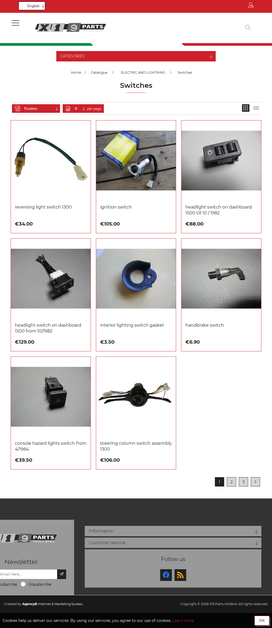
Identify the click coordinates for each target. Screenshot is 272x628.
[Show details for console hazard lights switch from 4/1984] (51, 396)
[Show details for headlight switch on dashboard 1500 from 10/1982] (51, 278)
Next (255, 481)
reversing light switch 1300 (43, 207)
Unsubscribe (39, 584)
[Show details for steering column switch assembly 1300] (136, 396)
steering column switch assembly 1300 (136, 446)
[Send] (61, 574)
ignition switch (116, 207)
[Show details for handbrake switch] (221, 278)
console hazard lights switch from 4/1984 (50, 446)
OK (262, 620)
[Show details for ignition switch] (136, 160)
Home (76, 72)
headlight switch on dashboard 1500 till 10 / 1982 (218, 210)
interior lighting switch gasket (132, 325)
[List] (256, 108)
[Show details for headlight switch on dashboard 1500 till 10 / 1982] (221, 160)
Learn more (183, 620)
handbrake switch (204, 325)
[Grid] (245, 108)
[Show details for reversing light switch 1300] (51, 160)
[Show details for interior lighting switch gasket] (136, 278)
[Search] (248, 28)
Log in (250, 6)
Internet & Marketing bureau (52, 604)
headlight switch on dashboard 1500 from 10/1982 (48, 328)
